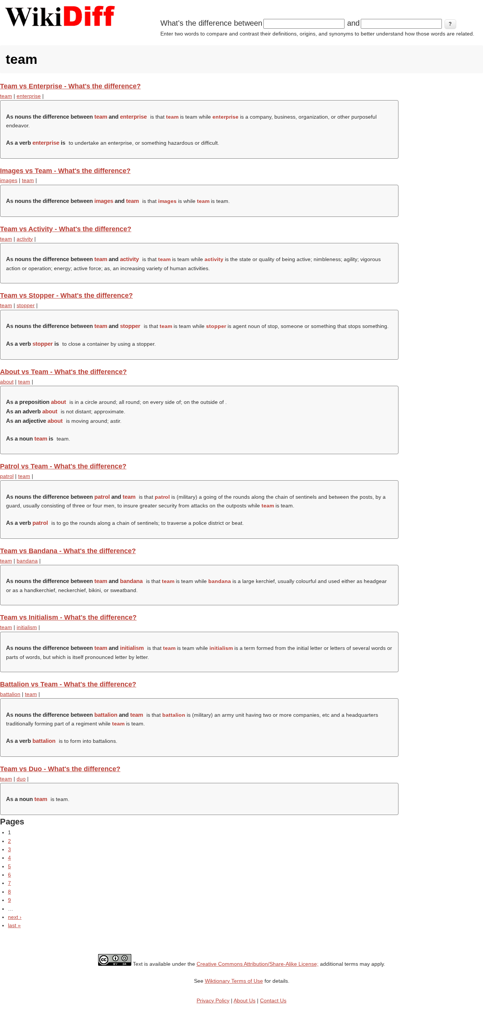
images (8, 180)
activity (25, 239)
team (6, 96)
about (7, 382)
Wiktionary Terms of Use (234, 981)
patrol (7, 476)
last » (14, 925)
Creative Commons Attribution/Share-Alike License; (257, 964)
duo (21, 779)
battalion (10, 694)
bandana (27, 561)
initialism (27, 627)
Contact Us (273, 1000)
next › (15, 917)
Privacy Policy (213, 1000)
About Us (244, 1000)
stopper (26, 305)
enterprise (29, 96)
